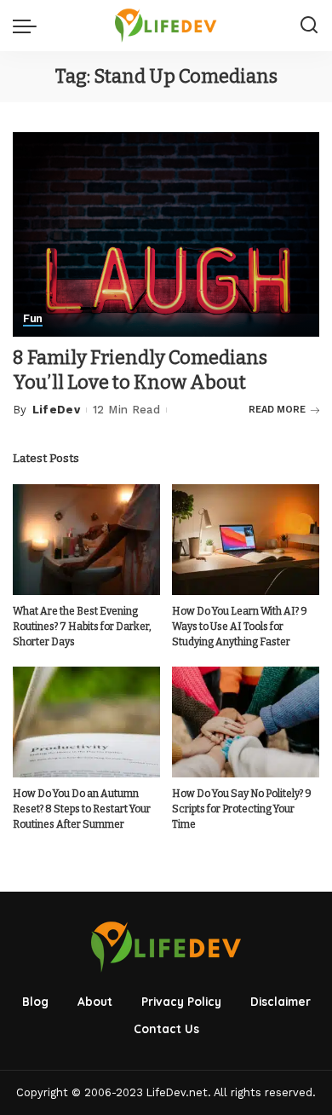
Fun (33, 319)
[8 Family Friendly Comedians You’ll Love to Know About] (166, 233)
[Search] (309, 25)
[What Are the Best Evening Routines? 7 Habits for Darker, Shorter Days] (86, 539)
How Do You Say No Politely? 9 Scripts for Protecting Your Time (242, 809)
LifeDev (56, 409)
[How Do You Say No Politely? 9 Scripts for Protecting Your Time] (245, 722)
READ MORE (277, 409)
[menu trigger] (29, 25)
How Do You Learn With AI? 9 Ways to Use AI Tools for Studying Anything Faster (239, 626)
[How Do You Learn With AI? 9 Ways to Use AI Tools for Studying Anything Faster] (245, 539)
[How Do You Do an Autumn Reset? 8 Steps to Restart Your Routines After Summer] (86, 722)
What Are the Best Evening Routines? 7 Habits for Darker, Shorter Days (82, 626)
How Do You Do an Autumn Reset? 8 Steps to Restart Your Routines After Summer (82, 809)
